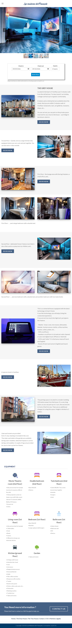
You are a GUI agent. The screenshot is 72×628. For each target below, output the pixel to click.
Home (13, 618)
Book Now (35, 74)
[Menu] (2, 3)
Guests (55, 66)
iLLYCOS (53, 625)
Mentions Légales (55, 618)
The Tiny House (33, 618)
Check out (41, 66)
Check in (21, 66)
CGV (46, 618)
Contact (41, 618)
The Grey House (21, 618)
